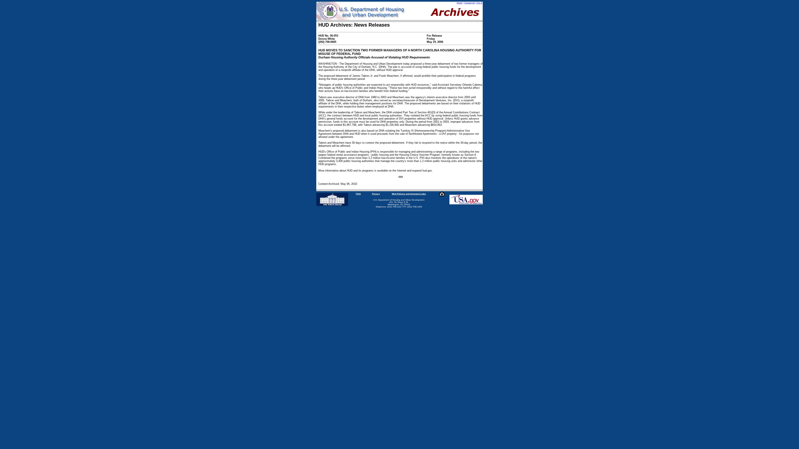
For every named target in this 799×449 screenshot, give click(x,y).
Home (459, 3)
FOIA (358, 194)
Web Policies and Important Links (409, 194)
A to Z (479, 3)
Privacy (376, 194)
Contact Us (469, 3)
